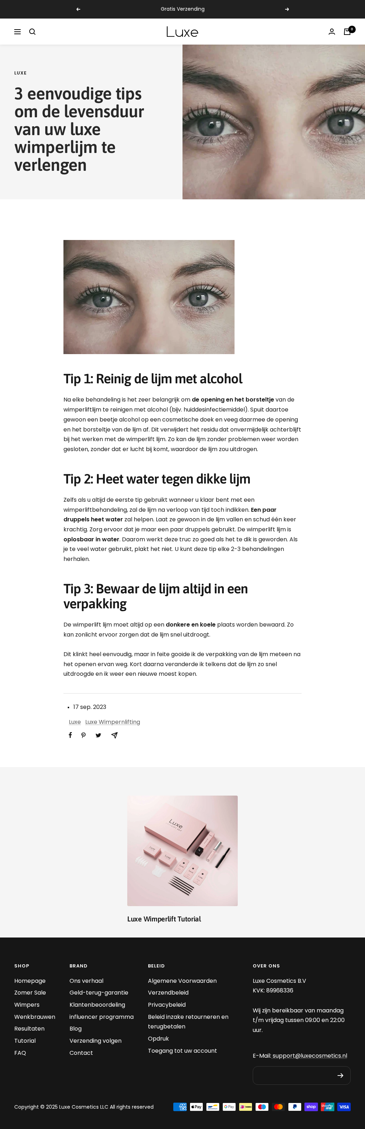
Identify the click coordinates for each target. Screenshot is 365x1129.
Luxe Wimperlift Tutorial (164, 919)
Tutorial (25, 1041)
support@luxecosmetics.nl (309, 1056)
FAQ (20, 1053)
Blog (76, 1029)
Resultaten (29, 1029)
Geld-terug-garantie (99, 992)
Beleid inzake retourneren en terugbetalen (188, 1022)
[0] (347, 32)
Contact (81, 1053)
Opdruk (158, 1039)
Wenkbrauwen (34, 1017)
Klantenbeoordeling (97, 1005)
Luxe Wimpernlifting (112, 722)
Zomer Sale (30, 992)
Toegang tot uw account (182, 1051)
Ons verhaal (86, 981)
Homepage (30, 981)
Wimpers (27, 1005)
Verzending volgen (96, 1041)
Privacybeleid (167, 1005)
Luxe (20, 73)
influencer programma (102, 1017)
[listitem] (70, 735)
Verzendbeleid (168, 992)
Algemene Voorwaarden (182, 981)
